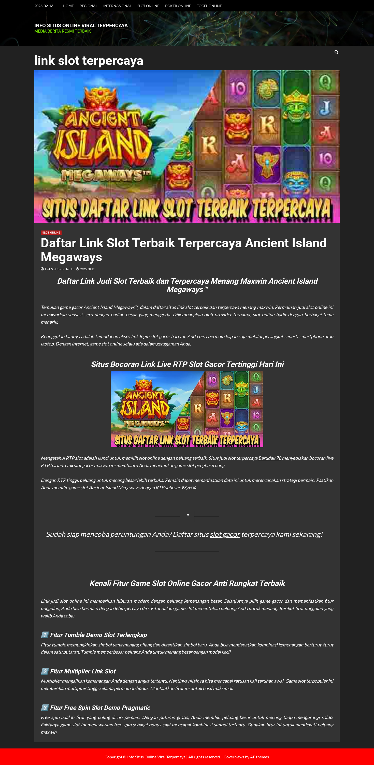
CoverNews (234, 756)
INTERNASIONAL (117, 6)
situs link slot (179, 307)
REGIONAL (88, 6)
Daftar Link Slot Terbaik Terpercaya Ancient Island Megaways (184, 250)
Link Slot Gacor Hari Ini (59, 269)
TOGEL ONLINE (209, 6)
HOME (68, 6)
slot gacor (225, 534)
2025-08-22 (87, 269)
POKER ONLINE (178, 6)
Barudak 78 (269, 458)
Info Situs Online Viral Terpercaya (81, 25)
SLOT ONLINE (148, 6)
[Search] (336, 52)
